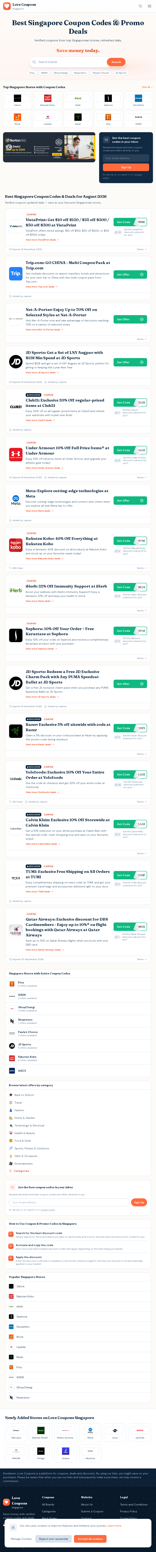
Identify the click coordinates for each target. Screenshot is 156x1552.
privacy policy (48, 1209)
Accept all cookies (90, 1539)
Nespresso (80, 72)
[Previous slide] (9, 147)
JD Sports (121, 72)
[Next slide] (89, 147)
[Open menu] (149, 6)
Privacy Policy (128, 1511)
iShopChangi (61, 72)
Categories (49, 1511)
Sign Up (126, 167)
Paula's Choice (101, 72)
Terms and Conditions (134, 1504)
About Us (87, 1504)
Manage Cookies (21, 1539)
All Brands (48, 1504)
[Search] (140, 6)
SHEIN (44, 72)
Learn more (114, 1525)
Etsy (32, 72)
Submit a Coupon (92, 1511)
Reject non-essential (53, 1539)
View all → (147, 87)
